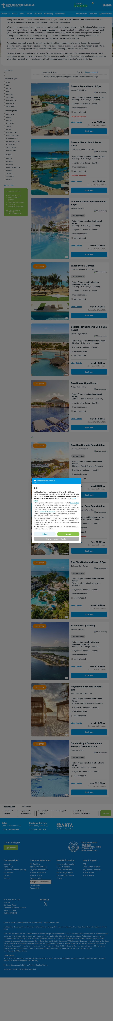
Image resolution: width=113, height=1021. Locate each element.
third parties (74, 503)
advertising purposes (47, 511)
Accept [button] (68, 534)
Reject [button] (44, 534)
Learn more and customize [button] (56, 539)
